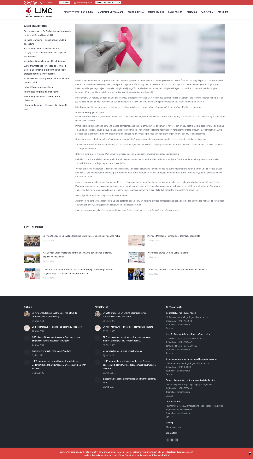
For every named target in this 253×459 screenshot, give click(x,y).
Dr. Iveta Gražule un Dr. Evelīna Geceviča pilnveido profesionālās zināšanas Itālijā (47, 33)
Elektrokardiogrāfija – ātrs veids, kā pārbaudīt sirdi (45, 107)
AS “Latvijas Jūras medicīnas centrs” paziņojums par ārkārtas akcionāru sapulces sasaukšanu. (45, 52)
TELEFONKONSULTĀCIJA (108, 3)
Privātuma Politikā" (161, 455)
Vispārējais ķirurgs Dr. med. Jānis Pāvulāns (44, 61)
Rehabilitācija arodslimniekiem (38, 87)
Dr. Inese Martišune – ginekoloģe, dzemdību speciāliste (45, 42)
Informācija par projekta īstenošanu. (41, 91)
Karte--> (169, 328)
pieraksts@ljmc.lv (84, 2)
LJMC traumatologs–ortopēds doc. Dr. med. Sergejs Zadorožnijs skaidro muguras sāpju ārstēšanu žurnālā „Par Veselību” (45, 70)
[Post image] (32, 240)
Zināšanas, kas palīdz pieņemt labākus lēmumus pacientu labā (47, 80)
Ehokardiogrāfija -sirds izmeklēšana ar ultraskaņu (42, 98)
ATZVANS (64, 3)
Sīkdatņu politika (173, 427)
